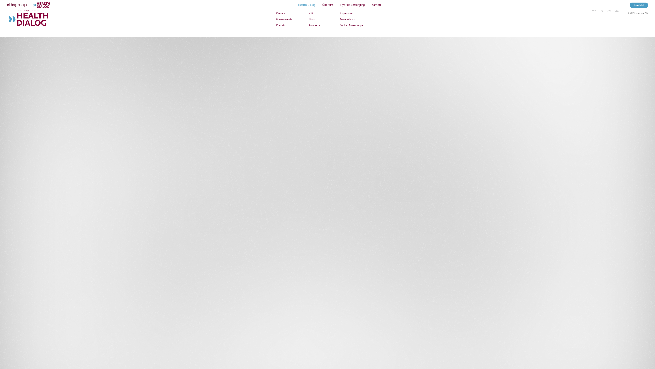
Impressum (346, 13)
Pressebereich (284, 19)
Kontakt (281, 25)
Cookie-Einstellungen (352, 25)
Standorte (314, 25)
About (312, 19)
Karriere (280, 13)
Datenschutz (347, 19)
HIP (311, 13)
